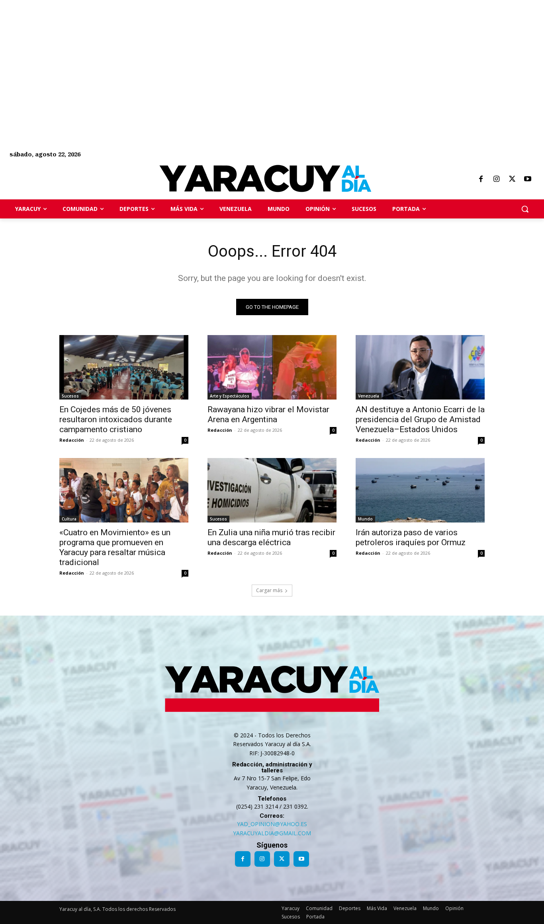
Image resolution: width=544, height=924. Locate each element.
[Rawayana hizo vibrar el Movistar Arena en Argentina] (272, 367)
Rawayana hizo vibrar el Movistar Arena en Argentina (268, 414)
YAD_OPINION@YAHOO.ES (272, 824)
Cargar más (269, 590)
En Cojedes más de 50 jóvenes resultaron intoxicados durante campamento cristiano (115, 419)
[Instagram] (496, 179)
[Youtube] (527, 179)
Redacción (71, 440)
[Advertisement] (239, 55)
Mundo (365, 519)
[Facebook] (480, 179)
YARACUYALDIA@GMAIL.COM (272, 833)
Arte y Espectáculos (229, 396)
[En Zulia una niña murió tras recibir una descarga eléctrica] (272, 490)
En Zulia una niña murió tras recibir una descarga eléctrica (271, 537)
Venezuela (368, 396)
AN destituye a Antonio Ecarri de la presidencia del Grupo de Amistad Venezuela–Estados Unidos (420, 419)
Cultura (69, 519)
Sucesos (70, 396)
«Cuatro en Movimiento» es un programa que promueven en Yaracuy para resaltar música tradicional (114, 547)
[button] (524, 208)
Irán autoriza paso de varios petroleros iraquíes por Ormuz (411, 537)
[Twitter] (512, 179)
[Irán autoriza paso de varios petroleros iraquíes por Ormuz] (420, 490)
